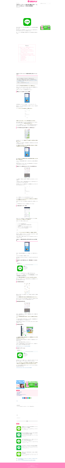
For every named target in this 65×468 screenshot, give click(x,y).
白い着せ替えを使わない (23, 56)
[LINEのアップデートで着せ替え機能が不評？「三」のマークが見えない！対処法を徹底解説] (28, 398)
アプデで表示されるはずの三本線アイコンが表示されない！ (26, 49)
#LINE (31, 80)
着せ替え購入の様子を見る (23, 57)
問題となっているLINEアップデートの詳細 (24, 48)
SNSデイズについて (28, 464)
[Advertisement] (27, 13)
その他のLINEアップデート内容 (23, 52)
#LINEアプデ (33, 80)
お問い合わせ (37, 464)
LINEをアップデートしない (23, 60)
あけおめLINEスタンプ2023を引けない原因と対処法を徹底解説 (29, 445)
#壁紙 (35, 80)
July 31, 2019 (27, 82)
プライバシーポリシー (33, 464)
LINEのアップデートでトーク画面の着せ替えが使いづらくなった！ (26, 47)
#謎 (36, 80)
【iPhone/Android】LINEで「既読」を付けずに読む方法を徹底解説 (24, 367)
